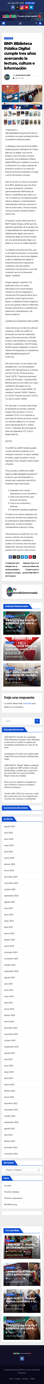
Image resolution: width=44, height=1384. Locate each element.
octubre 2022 (9, 1116)
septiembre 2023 (11, 1047)
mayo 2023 (9, 1072)
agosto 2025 (9, 902)
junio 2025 (8, 915)
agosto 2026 (9, 826)
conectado (27, 703)
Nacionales (10, 1267)
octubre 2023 (9, 1040)
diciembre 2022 (10, 1103)
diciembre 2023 (10, 1028)
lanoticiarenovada (23, 75)
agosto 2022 (9, 1129)
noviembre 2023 (11, 1034)
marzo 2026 (9, 858)
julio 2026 (8, 833)
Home (11, 1379)
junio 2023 (8, 1066)
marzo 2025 (9, 933)
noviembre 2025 (11, 883)
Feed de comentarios (13, 1198)
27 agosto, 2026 (15, 1251)
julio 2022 (8, 1135)
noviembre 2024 (11, 959)
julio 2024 (8, 984)
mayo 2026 (9, 845)
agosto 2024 (9, 978)
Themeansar (22, 1373)
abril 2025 (8, 927)
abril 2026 (8, 852)
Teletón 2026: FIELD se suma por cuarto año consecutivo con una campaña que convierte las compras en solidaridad (21, 796)
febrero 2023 (9, 1091)
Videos (32, 1379)
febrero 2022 (9, 1141)
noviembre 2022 (11, 1110)
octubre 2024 (9, 965)
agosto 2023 (9, 1053)
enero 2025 (9, 946)
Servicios (25, 1379)
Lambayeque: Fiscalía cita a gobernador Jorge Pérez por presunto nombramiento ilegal (21, 756)
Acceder (7, 1186)
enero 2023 (9, 1097)
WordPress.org (10, 1204)
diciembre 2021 (10, 1147)
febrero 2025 (9, 940)
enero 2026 (9, 871)
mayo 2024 (9, 996)
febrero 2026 (9, 864)
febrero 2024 (9, 1015)
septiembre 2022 (11, 1122)
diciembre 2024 (10, 952)
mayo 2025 (9, 921)
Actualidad (8, 38)
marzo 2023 (9, 1085)
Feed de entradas (11, 1192)
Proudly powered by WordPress (15, 1370)
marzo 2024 (9, 1009)
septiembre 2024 (11, 971)
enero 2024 (9, 1022)
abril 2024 (8, 1003)
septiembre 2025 (11, 896)
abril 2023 (8, 1078)
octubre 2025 (9, 889)
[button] (36, 23)
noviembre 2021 (11, 1154)
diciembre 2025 (10, 877)
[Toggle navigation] (20, 23)
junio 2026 (8, 839)
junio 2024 (8, 990)
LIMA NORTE (10, 1240)
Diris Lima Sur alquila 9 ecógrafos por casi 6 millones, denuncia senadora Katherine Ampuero (20, 784)
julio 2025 (8, 908)
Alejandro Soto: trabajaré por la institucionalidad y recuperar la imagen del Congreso (13, 569)
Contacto (18, 1379)
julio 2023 (8, 1059)
